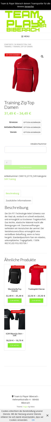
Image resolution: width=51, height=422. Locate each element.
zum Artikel (14, 301)
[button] (42, 56)
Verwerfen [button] (29, 6)
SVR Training (10, 179)
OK (33, 420)
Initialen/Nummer (13, 127)
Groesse (13, 122)
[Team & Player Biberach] (25, 21)
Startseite (8, 44)
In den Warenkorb (25, 167)
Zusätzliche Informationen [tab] (18, 200)
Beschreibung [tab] (12, 193)
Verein (13, 132)
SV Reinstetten (20, 44)
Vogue (25, 407)
